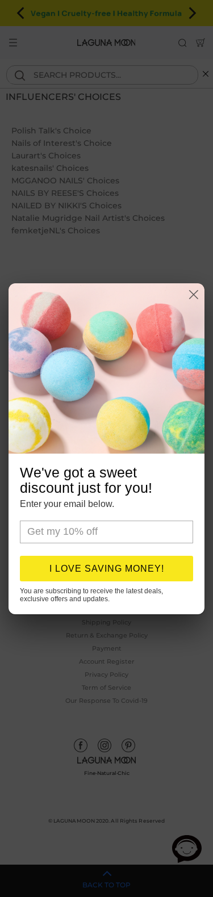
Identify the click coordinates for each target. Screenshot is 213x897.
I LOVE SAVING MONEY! (106, 568)
